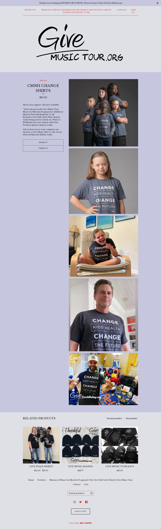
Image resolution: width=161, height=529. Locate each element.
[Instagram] (75, 502)
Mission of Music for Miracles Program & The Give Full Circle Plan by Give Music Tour (76, 11)
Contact (122, 10)
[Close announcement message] (157, 3)
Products (30, 10)
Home (31, 480)
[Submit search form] (91, 493)
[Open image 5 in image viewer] (103, 379)
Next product (131, 418)
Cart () (133, 11)
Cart (86, 484)
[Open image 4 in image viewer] (103, 314)
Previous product (114, 418)
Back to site (80, 511)
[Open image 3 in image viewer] (103, 246)
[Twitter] (80, 502)
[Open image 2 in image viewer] (103, 181)
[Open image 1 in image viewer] (103, 112)
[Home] (80, 43)
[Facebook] (86, 502)
